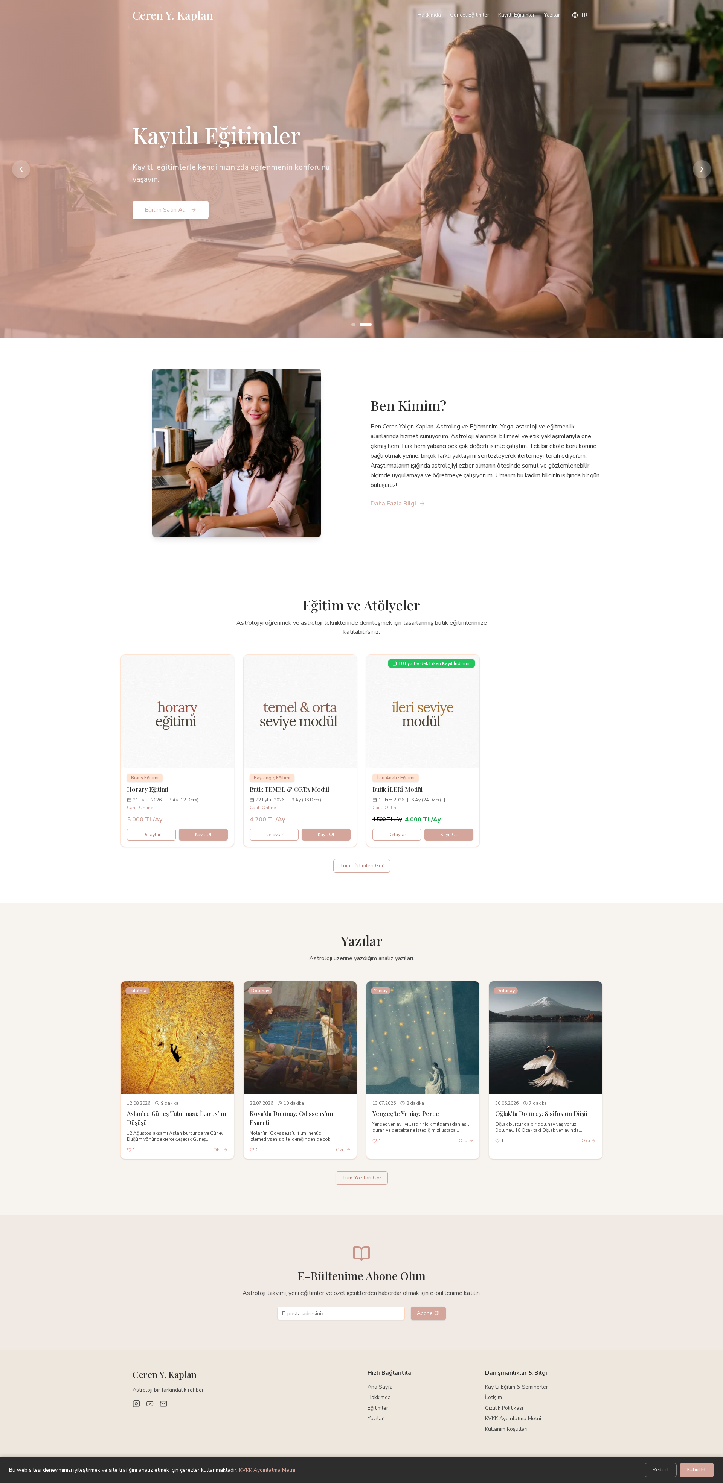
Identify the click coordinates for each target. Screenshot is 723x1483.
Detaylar (151, 835)
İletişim (493, 1397)
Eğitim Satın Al (165, 210)
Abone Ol (428, 1313)
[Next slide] (702, 169)
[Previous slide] (21, 169)
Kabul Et (696, 1469)
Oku (217, 1150)
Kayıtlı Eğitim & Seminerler (516, 1386)
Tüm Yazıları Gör (361, 1177)
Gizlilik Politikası (504, 1408)
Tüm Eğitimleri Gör (362, 865)
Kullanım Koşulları (506, 1429)
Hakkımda (429, 14)
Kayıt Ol (203, 835)
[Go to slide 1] (353, 324)
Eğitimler (378, 1408)
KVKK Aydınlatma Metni (513, 1418)
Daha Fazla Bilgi (393, 503)
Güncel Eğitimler (469, 14)
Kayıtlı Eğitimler (516, 14)
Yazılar (552, 14)
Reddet (661, 1469)
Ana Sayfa (380, 1386)
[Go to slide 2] (366, 324)
